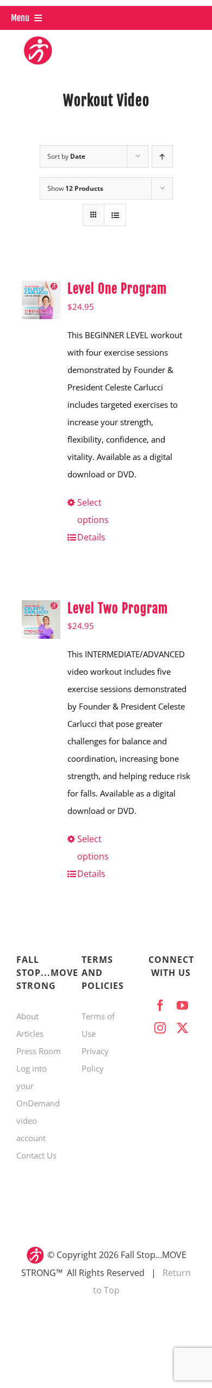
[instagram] (160, 1028)
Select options (93, 511)
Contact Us (36, 1155)
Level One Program (117, 289)
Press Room (38, 1050)
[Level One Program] (41, 300)
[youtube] (182, 1005)
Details (91, 537)
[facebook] (160, 1005)
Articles (29, 1033)
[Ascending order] (162, 156)
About (27, 1016)
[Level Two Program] (41, 619)
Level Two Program (117, 609)
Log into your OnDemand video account (38, 1103)
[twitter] (182, 1028)
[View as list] (115, 215)
